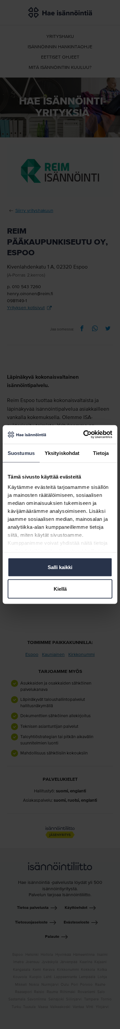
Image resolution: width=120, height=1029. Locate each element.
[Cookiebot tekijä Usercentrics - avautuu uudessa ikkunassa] (84, 434)
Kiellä (60, 589)
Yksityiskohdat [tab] (62, 453)
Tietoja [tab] (101, 453)
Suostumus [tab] (21, 453)
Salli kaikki (60, 567)
